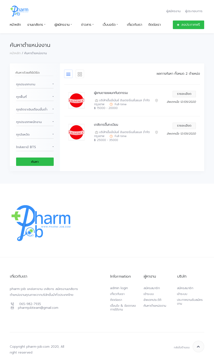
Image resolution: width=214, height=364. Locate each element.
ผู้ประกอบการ (194, 11)
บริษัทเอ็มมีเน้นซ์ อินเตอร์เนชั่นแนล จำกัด (124, 100)
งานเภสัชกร (35, 25)
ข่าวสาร (86, 25)
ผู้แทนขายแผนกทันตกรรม (111, 93)
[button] (35, 84)
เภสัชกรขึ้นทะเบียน (106, 125)
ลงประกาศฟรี (190, 24)
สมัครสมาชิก (152, 288)
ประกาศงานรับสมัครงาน (190, 301)
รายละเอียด (184, 94)
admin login (119, 288)
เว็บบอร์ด (109, 25)
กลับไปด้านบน (182, 347)
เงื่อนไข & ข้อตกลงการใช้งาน (123, 307)
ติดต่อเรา (154, 25)
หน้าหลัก (15, 25)
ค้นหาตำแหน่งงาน (155, 306)
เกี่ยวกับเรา (134, 25)
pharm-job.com (38, 346)
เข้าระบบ (149, 294)
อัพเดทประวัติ (152, 300)
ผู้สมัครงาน (173, 11)
